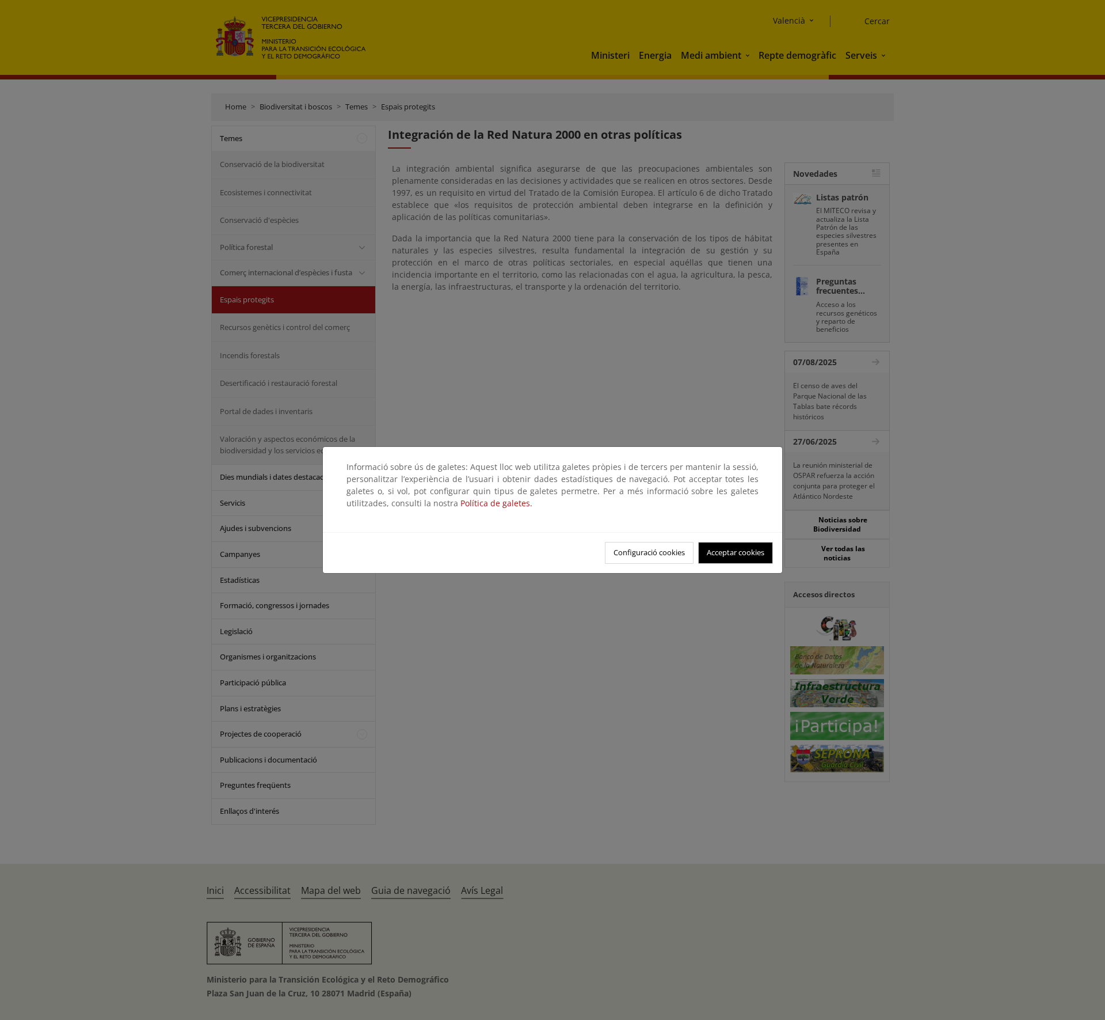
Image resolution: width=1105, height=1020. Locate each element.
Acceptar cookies (735, 552)
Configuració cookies (649, 552)
